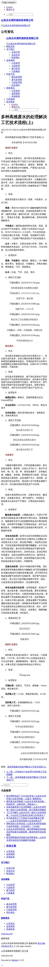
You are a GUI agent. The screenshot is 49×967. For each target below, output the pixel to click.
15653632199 (7, 934)
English (9, 7)
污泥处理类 (16, 82)
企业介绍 (15, 52)
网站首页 (10, 46)
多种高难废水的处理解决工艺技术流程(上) (26, 767)
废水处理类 (16, 77)
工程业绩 (10, 99)
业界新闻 (15, 93)
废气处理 (15, 68)
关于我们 (10, 49)
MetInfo (14, 960)
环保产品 (10, 74)
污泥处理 (15, 66)
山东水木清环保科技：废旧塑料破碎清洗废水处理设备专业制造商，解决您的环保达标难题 (26, 832)
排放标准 (15, 96)
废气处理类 (16, 80)
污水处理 (15, 63)
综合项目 (15, 85)
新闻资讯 (10, 88)
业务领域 (10, 60)
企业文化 (15, 55)
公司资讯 (15, 91)
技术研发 (10, 102)
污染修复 (15, 71)
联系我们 (15, 57)
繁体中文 (10, 9)
